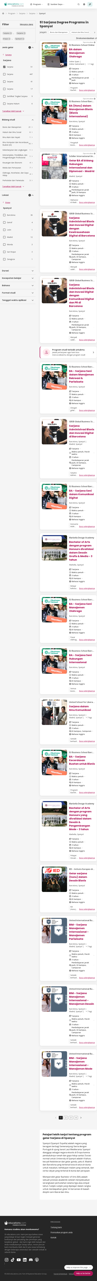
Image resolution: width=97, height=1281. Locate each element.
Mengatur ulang (26, 24)
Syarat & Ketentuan (60, 1274)
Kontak (53, 1237)
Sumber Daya (56, 4)
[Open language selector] (84, 4)
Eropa (7, 202)
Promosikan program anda (61, 1232)
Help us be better (83, 1273)
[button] (7, 33)
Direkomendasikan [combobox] (85, 38)
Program (37, 4)
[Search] (78, 4)
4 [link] (75, 1117)
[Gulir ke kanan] (94, 32)
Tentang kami (56, 1227)
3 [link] (70, 1117)
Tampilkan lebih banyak (11, 111)
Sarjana (8, 55)
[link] (42, 13)
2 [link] (65, 1117)
